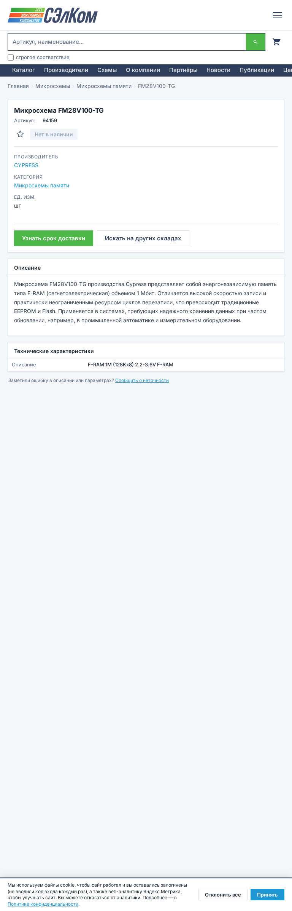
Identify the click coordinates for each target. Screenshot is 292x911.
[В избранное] (20, 134)
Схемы (107, 70)
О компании (143, 70)
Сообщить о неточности (142, 380)
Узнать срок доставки (53, 238)
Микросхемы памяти (104, 86)
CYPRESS (26, 165)
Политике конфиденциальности (43, 904)
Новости (218, 70)
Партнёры (183, 70)
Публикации (257, 70)
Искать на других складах (143, 238)
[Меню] (277, 15)
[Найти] (255, 42)
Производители (66, 70)
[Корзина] (276, 42)
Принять (267, 895)
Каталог (23, 70)
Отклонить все (223, 895)
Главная (18, 86)
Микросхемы (52, 86)
